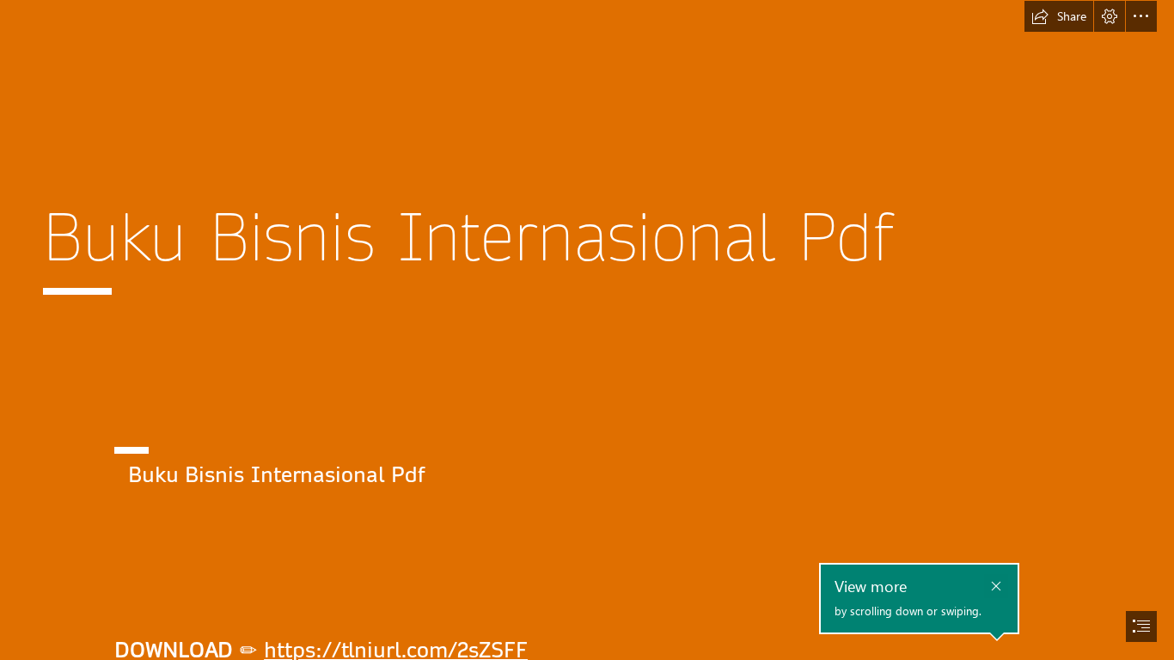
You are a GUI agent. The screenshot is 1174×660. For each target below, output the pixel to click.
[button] (1058, 16)
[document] (587, 330)
